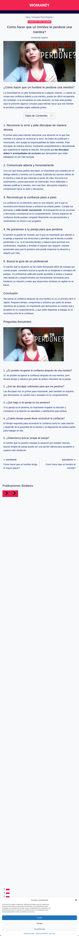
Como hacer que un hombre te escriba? (60, 464)
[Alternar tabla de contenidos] (50, 115)
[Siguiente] (14, 493)
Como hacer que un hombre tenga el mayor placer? (20, 464)
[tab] (8, 889)
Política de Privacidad (42, 933)
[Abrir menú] (39, 12)
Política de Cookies (29, 933)
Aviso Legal (52, 933)
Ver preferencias (39, 929)
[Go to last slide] (6, 493)
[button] (76, 900)
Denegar (39, 923)
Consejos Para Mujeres (39, 22)
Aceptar (39, 917)
